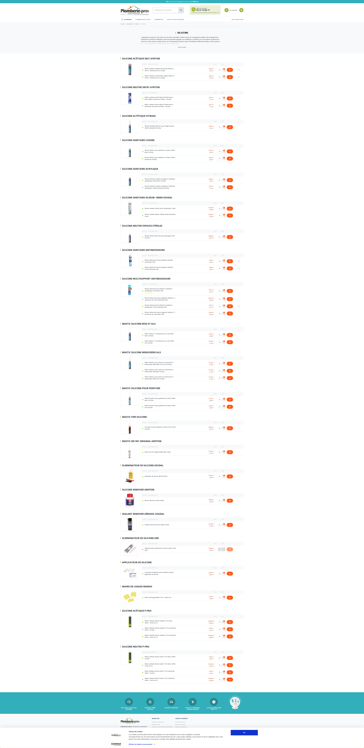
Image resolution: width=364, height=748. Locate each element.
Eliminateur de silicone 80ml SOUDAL (156, 476)
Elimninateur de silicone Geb (140, 538)
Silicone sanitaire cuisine (138, 140)
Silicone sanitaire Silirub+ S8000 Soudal (147, 197)
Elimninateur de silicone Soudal (142, 465)
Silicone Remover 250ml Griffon (154, 500)
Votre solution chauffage (175, 19)
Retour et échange (180, 724)
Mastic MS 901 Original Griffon (141, 441)
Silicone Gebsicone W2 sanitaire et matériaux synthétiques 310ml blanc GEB (158, 290)
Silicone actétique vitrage (139, 116)
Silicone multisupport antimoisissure (146, 278)
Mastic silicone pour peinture (141, 388)
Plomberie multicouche (142, 19)
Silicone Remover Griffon (138, 489)
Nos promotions (237, 19)
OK (244, 732)
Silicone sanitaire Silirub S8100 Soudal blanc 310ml (160, 208)
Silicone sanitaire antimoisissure (143, 250)
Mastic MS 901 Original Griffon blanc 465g (157, 452)
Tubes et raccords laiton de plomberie (162, 727)
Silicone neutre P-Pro (135, 646)
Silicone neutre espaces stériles (142, 225)
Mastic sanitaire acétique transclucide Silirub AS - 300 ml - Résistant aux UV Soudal (159, 69)
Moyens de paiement (181, 727)
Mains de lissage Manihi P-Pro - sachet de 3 (158, 597)
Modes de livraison (180, 722)
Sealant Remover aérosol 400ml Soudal (157, 525)
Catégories (128, 19)
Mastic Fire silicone (134, 417)
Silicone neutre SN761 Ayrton (141, 87)
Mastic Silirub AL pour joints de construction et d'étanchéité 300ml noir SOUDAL (159, 378)
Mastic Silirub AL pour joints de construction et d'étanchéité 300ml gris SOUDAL (159, 370)
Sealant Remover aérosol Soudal (143, 514)
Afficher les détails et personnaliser (141, 744)
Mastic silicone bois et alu (139, 323)
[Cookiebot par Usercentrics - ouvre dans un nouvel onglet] (116, 744)
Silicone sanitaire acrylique (140, 169)
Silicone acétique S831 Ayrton (141, 58)
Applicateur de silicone (137, 562)
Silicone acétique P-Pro (136, 610)
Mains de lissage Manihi (137, 586)
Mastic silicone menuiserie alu (141, 352)
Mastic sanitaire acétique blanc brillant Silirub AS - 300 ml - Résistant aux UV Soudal (160, 77)
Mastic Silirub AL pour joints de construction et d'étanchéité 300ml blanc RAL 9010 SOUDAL (159, 363)
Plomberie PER (158, 19)
